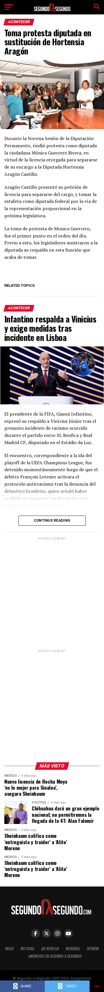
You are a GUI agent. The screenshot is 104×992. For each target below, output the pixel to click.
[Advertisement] (52, 593)
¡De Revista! (50, 948)
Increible (73, 948)
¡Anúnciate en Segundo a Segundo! (54, 956)
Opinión (93, 948)
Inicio (9, 948)
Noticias (27, 948)
